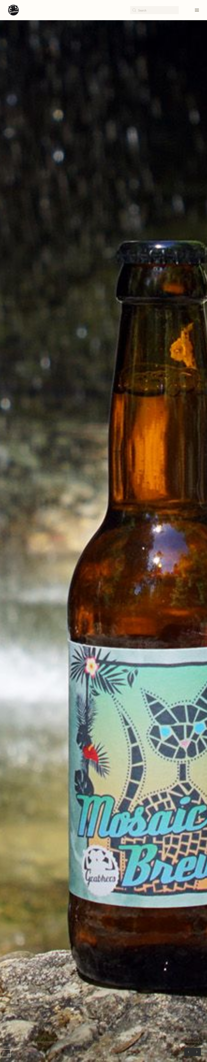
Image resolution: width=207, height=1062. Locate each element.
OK (5, 1053)
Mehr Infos (103, 1059)
